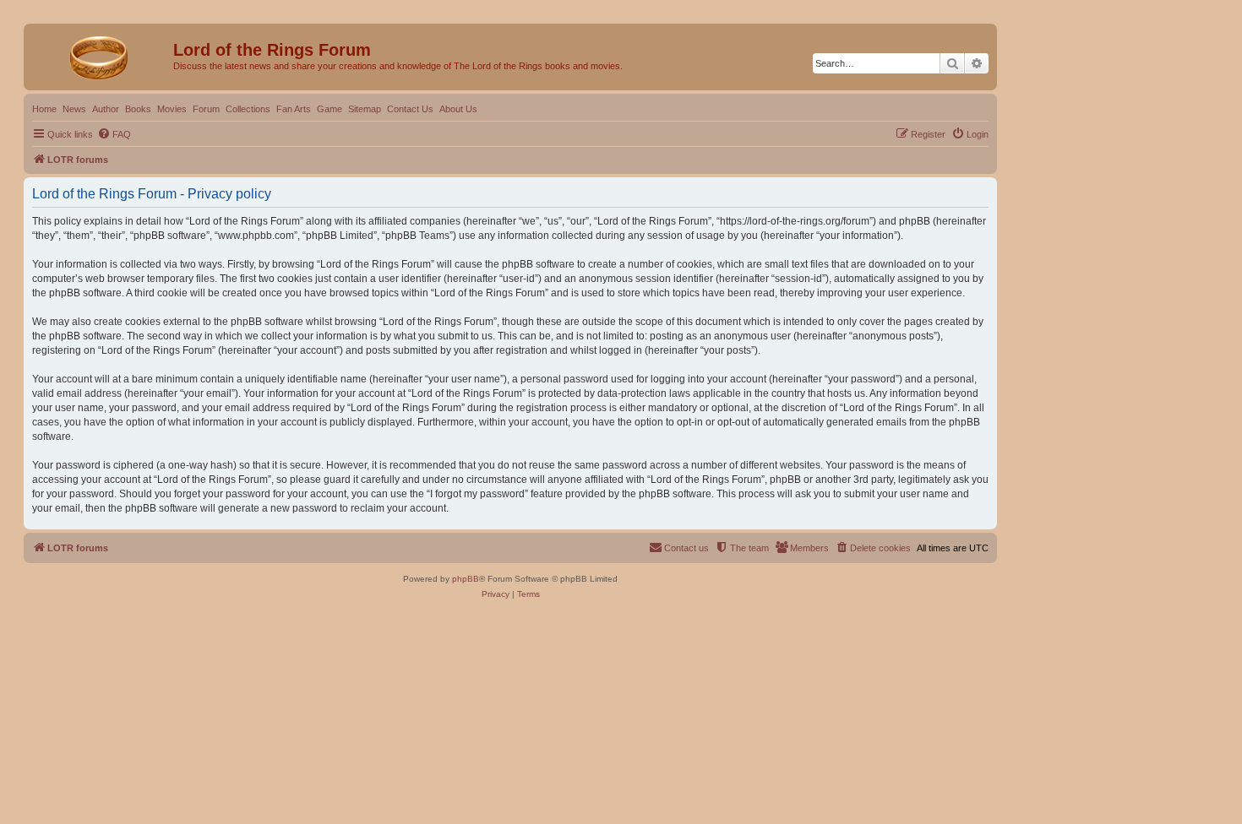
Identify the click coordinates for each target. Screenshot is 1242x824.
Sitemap (364, 109)
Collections (248, 109)
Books (138, 109)
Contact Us (410, 109)
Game (329, 109)
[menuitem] (114, 134)
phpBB (465, 578)
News (74, 109)
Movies (172, 109)
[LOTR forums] (100, 55)
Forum (206, 109)
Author (105, 109)
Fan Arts (293, 109)
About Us (458, 109)
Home (44, 109)
